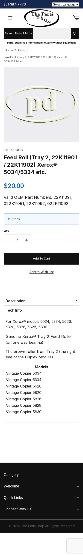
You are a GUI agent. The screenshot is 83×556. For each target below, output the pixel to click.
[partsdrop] (41, 18)
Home (9, 50)
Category (11, 475)
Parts (21, 50)
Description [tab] (15, 301)
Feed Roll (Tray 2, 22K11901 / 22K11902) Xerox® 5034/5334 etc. (35, 59)
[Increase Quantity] (26, 240)
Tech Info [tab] (14, 310)
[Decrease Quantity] (8, 240)
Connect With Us (17, 509)
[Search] (75, 33)
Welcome (11, 486)
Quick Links (13, 498)
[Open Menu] (10, 18)
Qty (6, 230)
